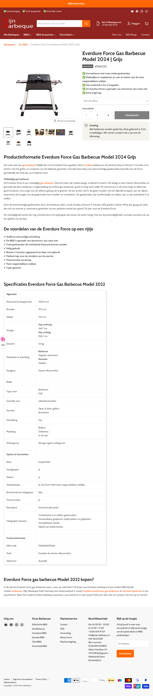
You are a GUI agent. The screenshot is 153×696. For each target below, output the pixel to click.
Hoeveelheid (88, 108)
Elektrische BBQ (39, 624)
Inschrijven (125, 653)
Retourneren (66, 637)
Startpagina (9, 44)
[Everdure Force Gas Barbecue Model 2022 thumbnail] (39, 132)
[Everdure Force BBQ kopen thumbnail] (50, 132)
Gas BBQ (23, 44)
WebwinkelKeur (10, 682)
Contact (145, 34)
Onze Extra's (66, 34)
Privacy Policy (41, 679)
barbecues (17, 591)
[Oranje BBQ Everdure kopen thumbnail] (18, 143)
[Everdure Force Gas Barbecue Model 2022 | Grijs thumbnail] (8, 132)
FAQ (62, 628)
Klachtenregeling (68, 641)
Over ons (116, 34)
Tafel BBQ (37, 641)
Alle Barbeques (11, 34)
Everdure (88, 165)
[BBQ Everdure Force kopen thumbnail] (60, 132)
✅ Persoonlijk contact (52, 11)
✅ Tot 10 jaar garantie (31, 11)
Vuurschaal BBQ (39, 646)
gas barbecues (112, 591)
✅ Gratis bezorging (12, 11)
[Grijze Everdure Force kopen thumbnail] (18, 132)
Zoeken (7, 679)
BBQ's (27, 34)
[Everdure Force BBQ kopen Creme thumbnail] (71, 132)
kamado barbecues (132, 591)
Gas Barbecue (38, 628)
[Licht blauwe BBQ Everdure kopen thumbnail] (8, 143)
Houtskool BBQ (39, 633)
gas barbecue (28, 165)
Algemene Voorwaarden (23, 679)
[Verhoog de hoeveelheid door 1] (108, 115)
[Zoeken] (86, 23)
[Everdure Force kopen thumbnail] (29, 132)
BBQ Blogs (131, 34)
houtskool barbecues (93, 591)
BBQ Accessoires (45, 34)
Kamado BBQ (38, 637)
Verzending (65, 633)
